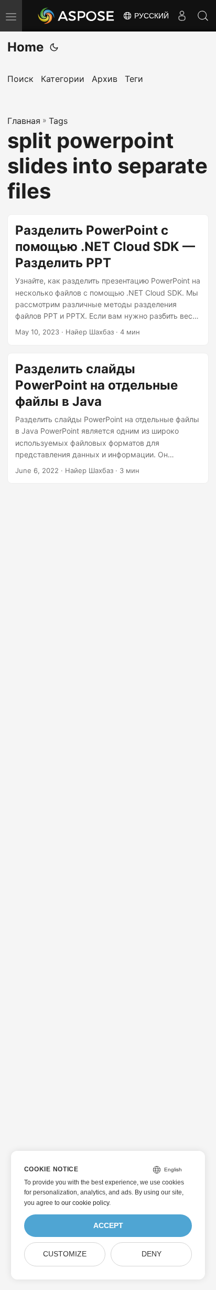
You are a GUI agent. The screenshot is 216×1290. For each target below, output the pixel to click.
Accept (108, 1226)
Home (25, 47)
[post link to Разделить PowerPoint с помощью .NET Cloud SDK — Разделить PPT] (108, 280)
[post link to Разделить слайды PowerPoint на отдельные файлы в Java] (108, 418)
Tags (58, 121)
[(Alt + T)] (54, 47)
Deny (151, 1254)
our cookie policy (85, 1203)
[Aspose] (76, 16)
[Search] (203, 16)
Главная (23, 121)
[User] (181, 16)
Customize (65, 1254)
